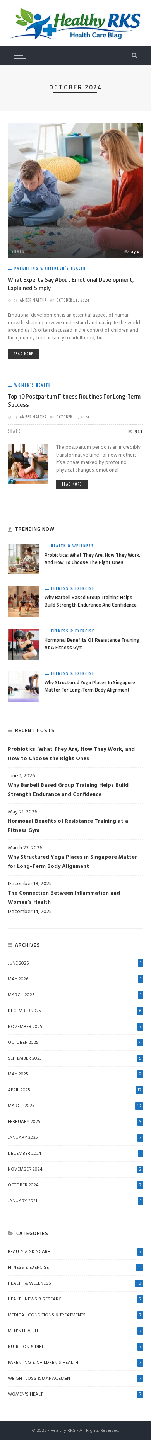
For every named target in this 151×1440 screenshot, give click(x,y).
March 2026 (74, 995)
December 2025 (74, 1011)
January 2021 (74, 1201)
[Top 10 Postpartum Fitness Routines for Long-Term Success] (28, 464)
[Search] (134, 55)
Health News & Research (74, 1299)
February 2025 (74, 1122)
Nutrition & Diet (74, 1347)
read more (23, 354)
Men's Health (74, 1331)
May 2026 (74, 979)
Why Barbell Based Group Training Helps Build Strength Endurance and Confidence (91, 601)
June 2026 (74, 963)
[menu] (18, 55)
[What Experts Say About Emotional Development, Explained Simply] (75, 190)
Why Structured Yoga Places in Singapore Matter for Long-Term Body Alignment (90, 686)
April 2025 (74, 1090)
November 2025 (74, 1027)
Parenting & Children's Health (50, 268)
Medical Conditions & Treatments (74, 1315)
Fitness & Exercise (72, 588)
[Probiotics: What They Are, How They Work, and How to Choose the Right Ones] (23, 559)
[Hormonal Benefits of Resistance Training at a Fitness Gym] (23, 644)
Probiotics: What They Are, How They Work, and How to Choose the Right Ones (92, 558)
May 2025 (74, 1074)
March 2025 (74, 1106)
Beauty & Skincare (74, 1252)
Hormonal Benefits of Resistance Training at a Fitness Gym (92, 643)
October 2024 (74, 1185)
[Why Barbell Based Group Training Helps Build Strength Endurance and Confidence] (23, 601)
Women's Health (32, 385)
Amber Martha (33, 300)
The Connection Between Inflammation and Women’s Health (64, 898)
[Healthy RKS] (75, 23)
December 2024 (74, 1153)
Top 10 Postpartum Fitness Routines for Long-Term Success (74, 400)
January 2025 (74, 1138)
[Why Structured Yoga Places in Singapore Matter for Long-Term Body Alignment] (23, 686)
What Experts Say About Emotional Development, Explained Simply (71, 283)
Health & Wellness (72, 546)
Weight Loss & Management (74, 1378)
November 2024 (74, 1169)
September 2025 (74, 1058)
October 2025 (74, 1042)
